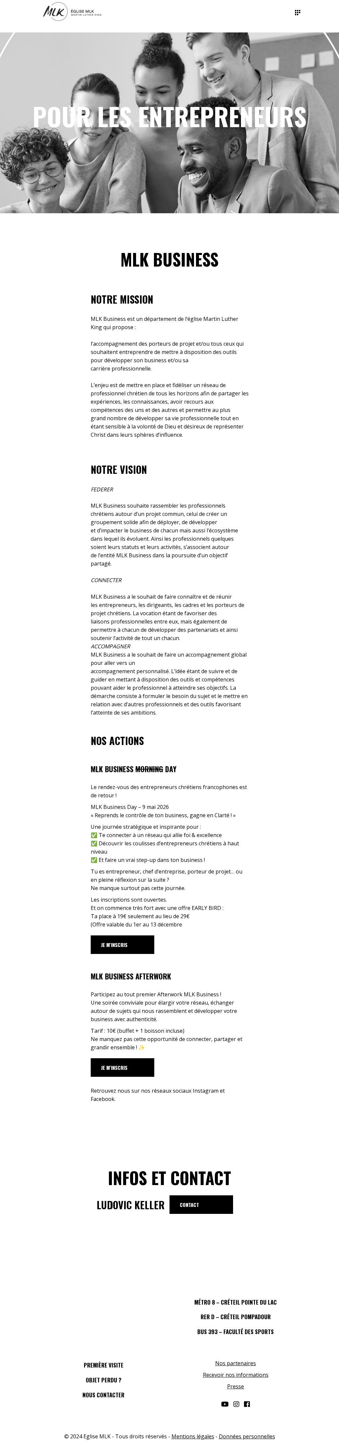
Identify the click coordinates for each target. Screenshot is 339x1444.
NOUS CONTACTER (103, 1395)
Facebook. (103, 1099)
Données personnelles (247, 1436)
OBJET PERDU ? (103, 1380)
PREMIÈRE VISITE (103, 1365)
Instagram (205, 1090)
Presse (235, 1386)
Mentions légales (192, 1436)
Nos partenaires (235, 1363)
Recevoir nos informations (235, 1374)
